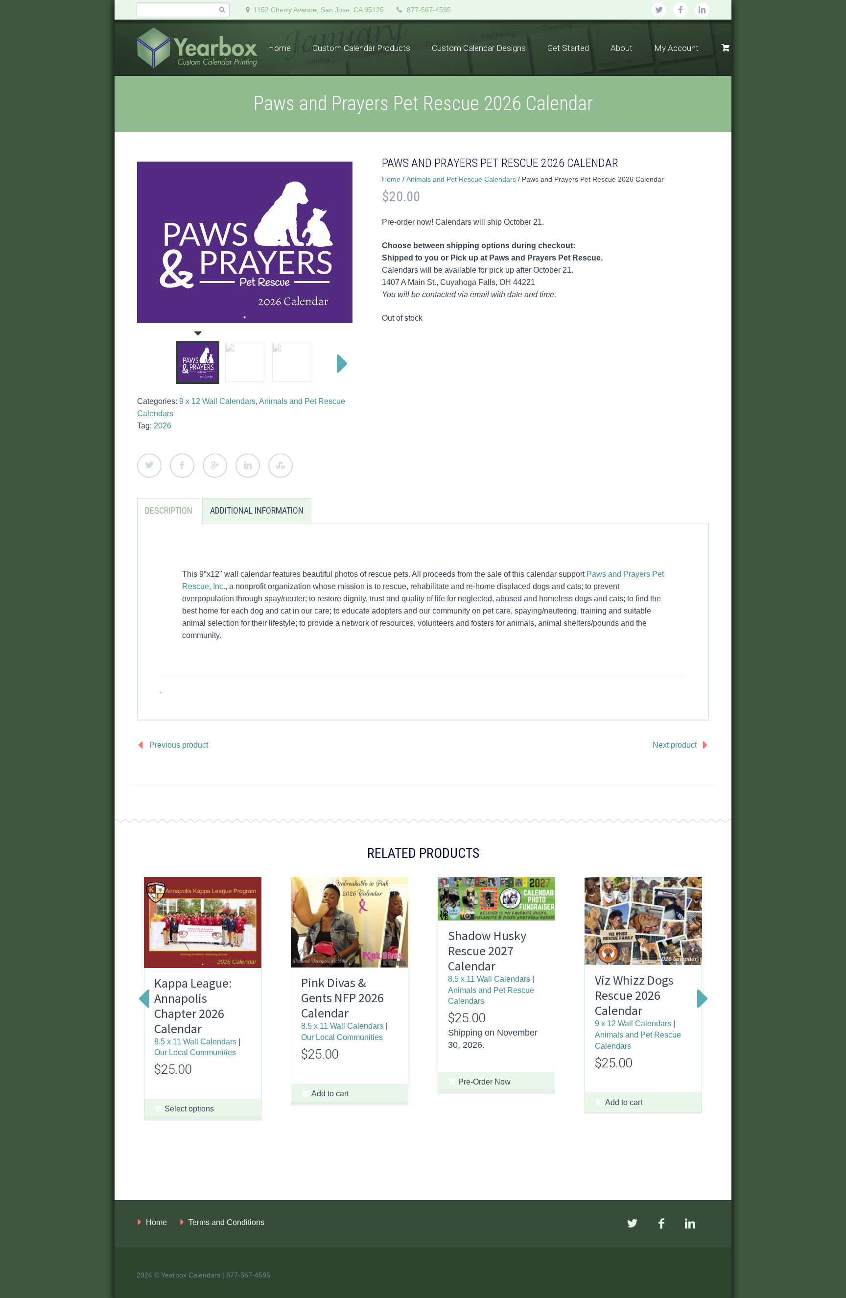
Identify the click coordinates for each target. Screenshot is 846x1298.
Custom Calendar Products (361, 48)
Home (279, 48)
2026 (162, 426)
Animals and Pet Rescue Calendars (461, 179)
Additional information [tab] (257, 510)
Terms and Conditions (226, 1222)
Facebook (182, 465)
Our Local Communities (195, 1052)
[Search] (222, 10)
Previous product (178, 745)
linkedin (702, 9)
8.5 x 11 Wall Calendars (195, 1041)
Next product (675, 745)
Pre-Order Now (484, 1081)
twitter (659, 9)
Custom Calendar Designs (479, 48)
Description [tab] (168, 510)
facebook (680, 9)
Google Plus (215, 465)
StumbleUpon (280, 465)
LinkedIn (247, 465)
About (622, 48)
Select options (189, 1108)
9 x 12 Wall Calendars (217, 401)
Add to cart (330, 1093)
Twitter (149, 465)
